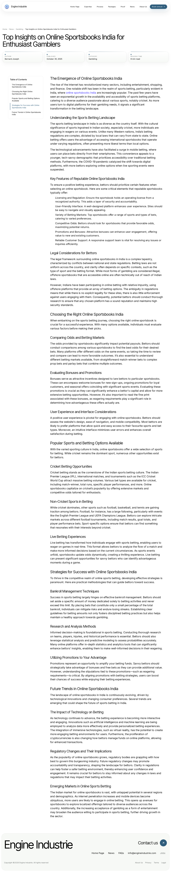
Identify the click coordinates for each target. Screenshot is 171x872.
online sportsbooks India (81, 92)
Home (5, 29)
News (11, 29)
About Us (139, 863)
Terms (156, 863)
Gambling (19, 29)
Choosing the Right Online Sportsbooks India (22, 92)
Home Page (98, 853)
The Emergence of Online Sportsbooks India (22, 86)
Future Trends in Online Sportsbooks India (26, 113)
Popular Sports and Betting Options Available (26, 99)
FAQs (121, 853)
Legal (163, 863)
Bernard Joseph (12, 59)
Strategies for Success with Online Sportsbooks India (25, 106)
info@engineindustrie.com (142, 853)
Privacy (148, 863)
